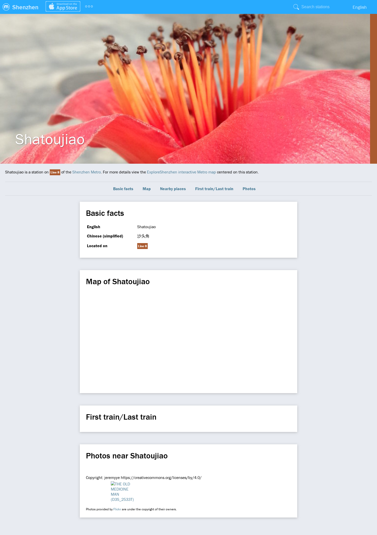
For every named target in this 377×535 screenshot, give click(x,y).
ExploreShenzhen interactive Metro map (181, 171)
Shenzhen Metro (86, 171)
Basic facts (123, 188)
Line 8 (55, 172)
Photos (249, 188)
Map (147, 188)
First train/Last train (214, 188)
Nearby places (173, 188)
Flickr (117, 509)
